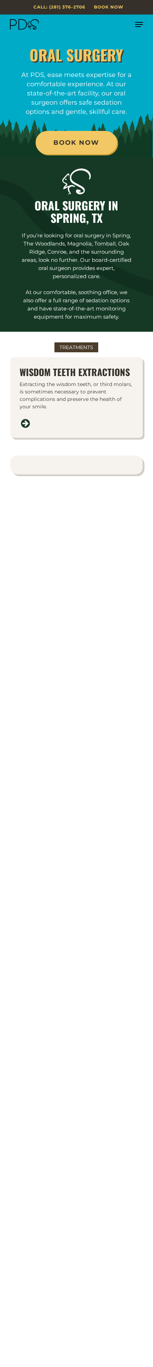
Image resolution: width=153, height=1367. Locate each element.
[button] (139, 24)
